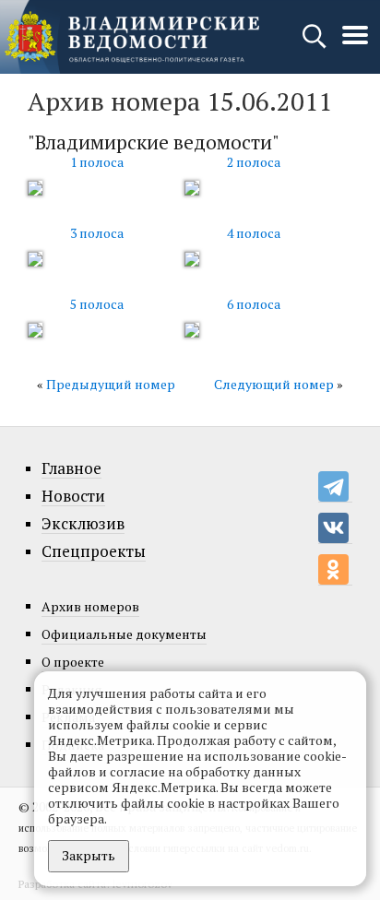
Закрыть (88, 855)
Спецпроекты (94, 551)
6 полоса (253, 304)
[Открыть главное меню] (355, 44)
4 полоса (253, 233)
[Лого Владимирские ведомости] (132, 37)
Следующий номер (274, 384)
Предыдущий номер (110, 384)
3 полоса (97, 233)
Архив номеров (90, 606)
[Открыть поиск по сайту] (316, 44)
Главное (71, 468)
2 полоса (253, 162)
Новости (73, 496)
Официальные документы (124, 634)
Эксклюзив (83, 524)
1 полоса (97, 162)
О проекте (73, 661)
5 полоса (97, 304)
